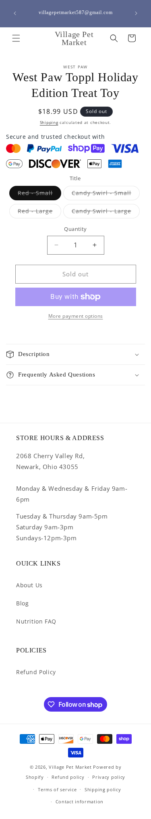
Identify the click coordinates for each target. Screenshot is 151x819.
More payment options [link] (75, 316)
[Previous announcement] (15, 13)
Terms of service (57, 789)
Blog (22, 603)
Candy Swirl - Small (106, 194)
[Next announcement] (136, 13)
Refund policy (68, 777)
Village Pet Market (70, 767)
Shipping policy (103, 789)
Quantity (75, 229)
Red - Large (39, 212)
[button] (16, 38)
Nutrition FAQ (36, 621)
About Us (29, 585)
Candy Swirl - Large (106, 212)
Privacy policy (108, 777)
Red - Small (39, 194)
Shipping (49, 122)
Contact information (79, 801)
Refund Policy (36, 672)
